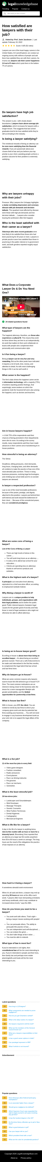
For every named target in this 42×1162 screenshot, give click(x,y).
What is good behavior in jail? (19, 1127)
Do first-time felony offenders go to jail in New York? (24, 1123)
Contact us (25, 9)
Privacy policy (26, 1158)
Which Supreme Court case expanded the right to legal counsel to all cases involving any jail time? (23, 1112)
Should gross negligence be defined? (21, 1107)
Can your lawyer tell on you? (18, 1131)
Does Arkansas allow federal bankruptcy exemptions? (22, 1098)
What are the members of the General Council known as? (22, 1028)
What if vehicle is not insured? (19, 1046)
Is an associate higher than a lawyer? (21, 1103)
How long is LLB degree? (17, 1006)
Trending (5, 9)
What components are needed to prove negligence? (22, 1011)
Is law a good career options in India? (21, 1038)
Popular (15, 9)
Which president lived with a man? (20, 1135)
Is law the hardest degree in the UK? (21, 1118)
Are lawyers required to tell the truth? (21, 1024)
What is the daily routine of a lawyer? (21, 1020)
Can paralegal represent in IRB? (20, 1042)
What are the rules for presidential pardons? (24, 1139)
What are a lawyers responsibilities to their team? (23, 1034)
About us (14, 1158)
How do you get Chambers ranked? (21, 1016)
